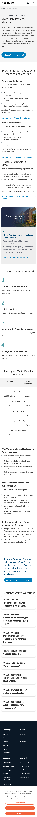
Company (6, 738)
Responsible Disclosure (7, 778)
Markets (6, 745)
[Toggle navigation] (33, 3)
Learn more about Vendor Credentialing (15, 118)
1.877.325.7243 (25, 762)
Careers (5, 741)
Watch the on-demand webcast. (14, 257)
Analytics (6, 734)
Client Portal (24, 770)
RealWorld (23, 734)
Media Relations (25, 766)
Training (5, 773)
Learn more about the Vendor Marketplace (16, 157)
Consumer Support (9, 766)
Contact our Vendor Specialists (18, 580)
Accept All (20, 813)
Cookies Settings (20, 802)
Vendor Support (8, 770)
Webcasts (23, 741)
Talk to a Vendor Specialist (13, 55)
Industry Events (25, 738)
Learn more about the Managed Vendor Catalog (15, 197)
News (5, 749)
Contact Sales (24, 777)
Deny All (20, 808)
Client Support (7, 762)
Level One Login (25, 773)
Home (3, 8)
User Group (6, 752)
